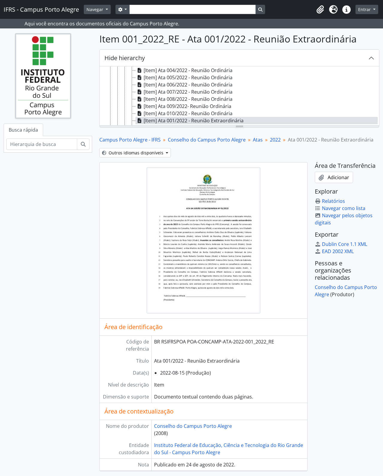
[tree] (239, 96)
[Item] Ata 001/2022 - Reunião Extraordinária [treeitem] (194, 120)
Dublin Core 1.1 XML (344, 244)
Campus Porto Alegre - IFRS (130, 139)
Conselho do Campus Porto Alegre (207, 139)
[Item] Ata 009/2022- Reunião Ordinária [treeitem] (187, 106)
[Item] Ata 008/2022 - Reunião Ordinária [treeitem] (188, 99)
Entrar (365, 9)
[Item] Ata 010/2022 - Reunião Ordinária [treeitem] (188, 113)
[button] (320, 9)
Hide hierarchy (124, 58)
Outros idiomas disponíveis (136, 153)
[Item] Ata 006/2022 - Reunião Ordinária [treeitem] (188, 84)
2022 (275, 139)
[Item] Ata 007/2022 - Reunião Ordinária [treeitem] (188, 92)
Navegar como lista (343, 208)
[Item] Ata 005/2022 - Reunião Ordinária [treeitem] (188, 77)
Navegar (95, 9)
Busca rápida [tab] (23, 130)
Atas (258, 139)
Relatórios (333, 201)
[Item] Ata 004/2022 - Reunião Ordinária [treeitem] (188, 70)
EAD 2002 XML (338, 251)
